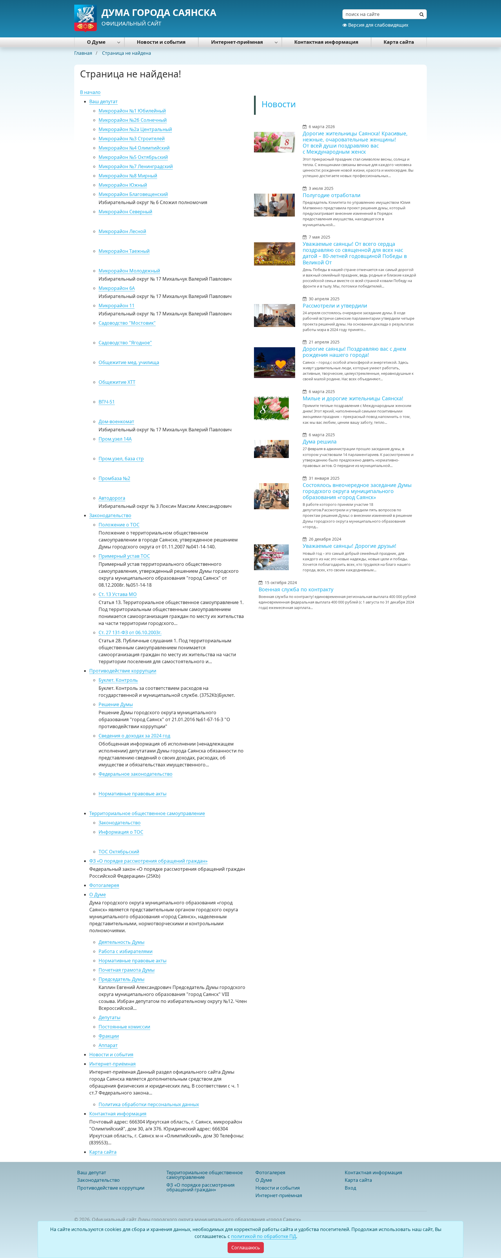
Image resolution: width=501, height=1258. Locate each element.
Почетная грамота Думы (127, 970)
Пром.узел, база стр (121, 458)
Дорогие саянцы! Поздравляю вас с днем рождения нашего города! (354, 351)
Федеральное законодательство (136, 774)
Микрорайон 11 (117, 305)
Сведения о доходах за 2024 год (134, 735)
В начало (90, 92)
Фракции (109, 1036)
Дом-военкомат (116, 421)
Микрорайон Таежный (124, 251)
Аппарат (108, 1045)
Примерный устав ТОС (124, 556)
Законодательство (110, 515)
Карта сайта (399, 42)
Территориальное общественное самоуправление (147, 813)
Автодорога (112, 498)
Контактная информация (326, 42)
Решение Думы (116, 704)
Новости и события (161, 42)
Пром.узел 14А (115, 439)
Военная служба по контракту (296, 589)
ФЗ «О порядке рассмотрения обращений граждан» (148, 861)
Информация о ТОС (121, 832)
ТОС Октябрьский (119, 851)
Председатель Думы (121, 979)
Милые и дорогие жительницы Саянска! (353, 398)
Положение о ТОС (119, 524)
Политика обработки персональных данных (149, 1104)
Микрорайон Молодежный (129, 271)
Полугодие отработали (331, 195)
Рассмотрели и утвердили (335, 305)
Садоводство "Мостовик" (127, 323)
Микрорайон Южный (123, 185)
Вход (350, 1188)
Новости (279, 104)
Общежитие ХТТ (117, 382)
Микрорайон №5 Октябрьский (133, 157)
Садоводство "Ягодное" (125, 342)
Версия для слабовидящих (377, 25)
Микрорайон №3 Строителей (132, 138)
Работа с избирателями (126, 951)
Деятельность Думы (121, 942)
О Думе (96, 42)
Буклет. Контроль (118, 680)
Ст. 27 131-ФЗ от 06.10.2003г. (130, 632)
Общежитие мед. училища (129, 362)
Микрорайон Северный (125, 211)
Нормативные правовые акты (132, 793)
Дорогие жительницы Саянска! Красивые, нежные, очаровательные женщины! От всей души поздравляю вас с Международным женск (355, 142)
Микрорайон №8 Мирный (128, 175)
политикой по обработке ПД (263, 1236)
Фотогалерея (104, 885)
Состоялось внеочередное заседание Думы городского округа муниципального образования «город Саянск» (357, 491)
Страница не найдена (126, 53)
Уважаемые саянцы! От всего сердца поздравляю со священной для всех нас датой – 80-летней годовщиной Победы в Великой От (355, 253)
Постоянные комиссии (124, 1027)
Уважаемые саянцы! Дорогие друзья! (349, 545)
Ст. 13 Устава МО (118, 594)
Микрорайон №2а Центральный (135, 129)
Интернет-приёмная (237, 42)
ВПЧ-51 (107, 402)
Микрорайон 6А (117, 288)
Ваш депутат (103, 101)
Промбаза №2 (114, 478)
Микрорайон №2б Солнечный (133, 120)
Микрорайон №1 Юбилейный (132, 111)
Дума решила (320, 441)
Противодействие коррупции (122, 671)
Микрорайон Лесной (122, 231)
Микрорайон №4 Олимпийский (134, 148)
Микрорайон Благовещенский (133, 194)
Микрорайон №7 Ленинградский (136, 166)
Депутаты (109, 1017)
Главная (83, 53)
